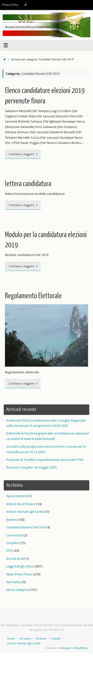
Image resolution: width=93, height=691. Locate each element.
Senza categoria (17, 590)
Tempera (65, 648)
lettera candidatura (28, 184)
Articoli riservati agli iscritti (24, 512)
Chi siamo (25, 638)
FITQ (9, 551)
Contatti (56, 638)
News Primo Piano (19, 574)
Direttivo (41, 638)
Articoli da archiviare (20, 504)
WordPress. (81, 648)
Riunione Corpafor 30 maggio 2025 (31, 467)
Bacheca (12, 520)
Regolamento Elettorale (33, 296)
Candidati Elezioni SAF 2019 (26, 527)
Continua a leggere (21, 154)
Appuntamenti (16, 496)
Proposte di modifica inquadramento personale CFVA (44, 460)
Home (11, 638)
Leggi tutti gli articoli (20, 566)
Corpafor (12, 543)
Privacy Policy (10, 4)
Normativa (13, 582)
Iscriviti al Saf (15, 559)
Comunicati (14, 535)
